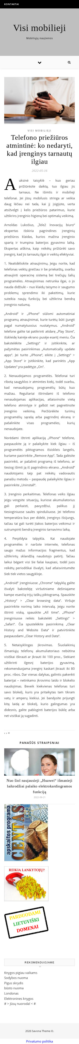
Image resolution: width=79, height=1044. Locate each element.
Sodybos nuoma (16, 978)
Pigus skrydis (13, 983)
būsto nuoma (14, 988)
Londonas (11, 993)
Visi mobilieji (39, 28)
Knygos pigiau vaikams (20, 973)
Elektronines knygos (18, 998)
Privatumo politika (39, 1041)
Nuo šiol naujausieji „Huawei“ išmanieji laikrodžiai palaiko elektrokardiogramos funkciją (39, 786)
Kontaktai (11, 4)
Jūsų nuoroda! (20, 1003)
